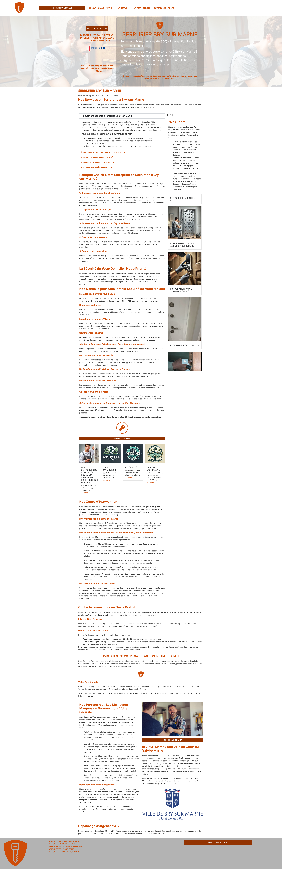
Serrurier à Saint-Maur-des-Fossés (66, 846)
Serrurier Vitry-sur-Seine (61, 849)
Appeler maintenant (62, 8)
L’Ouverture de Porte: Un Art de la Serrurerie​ (184, 244)
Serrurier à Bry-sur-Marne (62, 844)
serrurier (84, 492)
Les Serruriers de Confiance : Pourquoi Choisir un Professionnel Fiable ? (89, 475)
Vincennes (131, 467)
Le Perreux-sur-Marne (154, 468)
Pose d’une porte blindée (185, 345)
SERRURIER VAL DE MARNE (100, 8)
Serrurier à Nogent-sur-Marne (64, 841)
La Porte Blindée (142, 8)
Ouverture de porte (164, 8)
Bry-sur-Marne (153, 747)
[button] (102, 8)
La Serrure (123, 8)
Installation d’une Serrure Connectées (182, 290)
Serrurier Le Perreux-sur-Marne (65, 852)
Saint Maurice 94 (109, 468)
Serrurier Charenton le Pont (184, 199)
